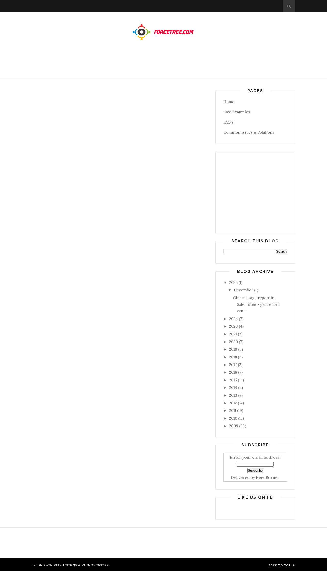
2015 (233, 380)
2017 (233, 364)
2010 (233, 418)
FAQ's (228, 122)
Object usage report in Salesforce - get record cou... (256, 304)
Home (229, 101)
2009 (233, 425)
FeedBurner (267, 477)
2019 (233, 349)
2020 (233, 341)
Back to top (280, 565)
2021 (233, 334)
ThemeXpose (72, 564)
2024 (233, 318)
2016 (233, 372)
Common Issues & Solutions (248, 132)
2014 (233, 387)
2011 (232, 410)
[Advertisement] (163, 64)
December (243, 290)
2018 (233, 357)
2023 (233, 326)
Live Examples (236, 112)
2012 (233, 402)
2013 (233, 395)
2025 (233, 282)
